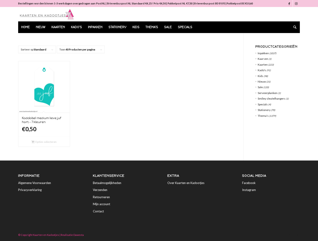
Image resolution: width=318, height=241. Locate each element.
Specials (263, 104)
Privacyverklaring (30, 190)
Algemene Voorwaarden (34, 183)
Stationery (264, 110)
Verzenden (100, 190)
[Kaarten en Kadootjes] (47, 14)
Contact (98, 211)
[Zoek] (293, 27)
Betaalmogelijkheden (107, 183)
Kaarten (263, 64)
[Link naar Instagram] (296, 3)
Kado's (262, 70)
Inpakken (263, 53)
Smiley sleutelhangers (271, 98)
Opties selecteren (45, 141)
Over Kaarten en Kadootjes (185, 183)
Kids (260, 76)
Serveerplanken (267, 93)
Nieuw (262, 81)
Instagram (249, 190)
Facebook (249, 183)
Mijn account (101, 204)
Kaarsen (263, 58)
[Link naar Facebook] (289, 3)
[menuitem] (25, 27)
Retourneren (101, 197)
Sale (260, 87)
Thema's (263, 115)
